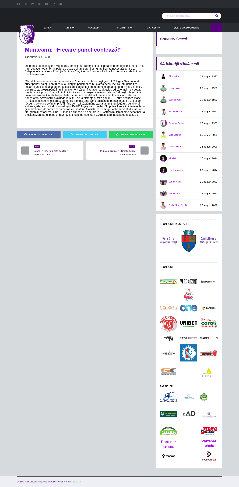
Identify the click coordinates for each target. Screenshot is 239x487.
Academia (93, 28)
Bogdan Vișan (175, 100)
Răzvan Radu (175, 76)
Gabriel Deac (175, 193)
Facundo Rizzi (175, 111)
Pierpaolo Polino (176, 123)
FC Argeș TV (153, 28)
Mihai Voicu (174, 158)
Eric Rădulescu (176, 170)
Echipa (47, 28)
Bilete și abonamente (186, 28)
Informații (123, 28)
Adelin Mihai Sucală (178, 205)
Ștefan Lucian (175, 88)
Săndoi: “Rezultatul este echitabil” (51, 150)
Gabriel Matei (175, 182)
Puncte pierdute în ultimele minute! (118, 150)
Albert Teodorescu (177, 146)
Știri (68, 28)
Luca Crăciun (175, 135)
